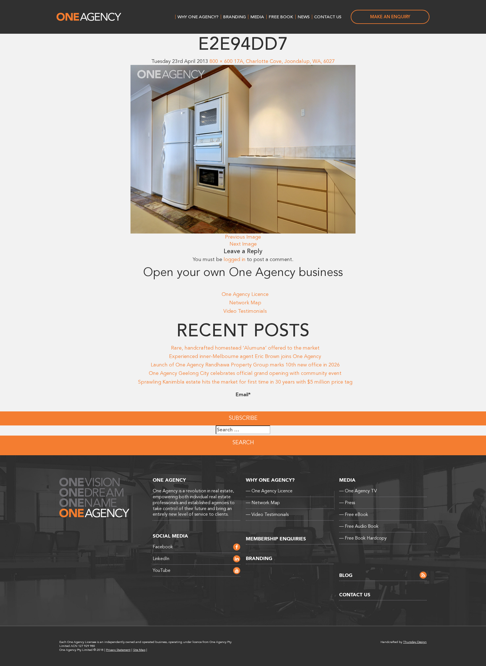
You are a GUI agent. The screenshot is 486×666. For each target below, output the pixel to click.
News (304, 16)
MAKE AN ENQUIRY (390, 16)
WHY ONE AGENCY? (198, 16)
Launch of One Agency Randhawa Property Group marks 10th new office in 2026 (245, 365)
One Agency (89, 17)
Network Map (245, 303)
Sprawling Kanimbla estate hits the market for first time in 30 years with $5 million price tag (245, 382)
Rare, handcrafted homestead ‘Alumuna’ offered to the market (245, 348)
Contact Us (327, 16)
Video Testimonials (245, 311)
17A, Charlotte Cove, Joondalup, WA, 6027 (284, 61)
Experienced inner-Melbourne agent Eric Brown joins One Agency (245, 356)
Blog (345, 575)
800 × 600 (221, 61)
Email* (243, 394)
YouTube (161, 570)
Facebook (163, 547)
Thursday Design (415, 642)
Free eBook (353, 514)
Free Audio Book (359, 526)
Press (347, 503)
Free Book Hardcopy (363, 538)
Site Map (139, 650)
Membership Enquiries (276, 539)
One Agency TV (358, 491)
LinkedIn (161, 558)
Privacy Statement (118, 650)
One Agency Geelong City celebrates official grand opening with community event (245, 373)
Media (257, 16)
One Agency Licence (245, 294)
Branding (234, 16)
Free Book (281, 16)
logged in (235, 259)
